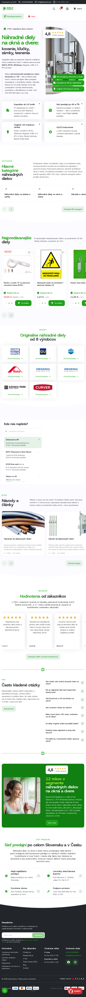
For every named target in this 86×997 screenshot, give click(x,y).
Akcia (33, 16)
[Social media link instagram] (75, 962)
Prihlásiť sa (27, 952)
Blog (24, 965)
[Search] (54, 9)
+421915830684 (27, 2)
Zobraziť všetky (74, 563)
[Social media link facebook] (68, 962)
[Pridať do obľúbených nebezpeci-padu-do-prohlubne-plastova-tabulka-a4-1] (62, 252)
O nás (25, 959)
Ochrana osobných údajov (8, 959)
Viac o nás (52, 823)
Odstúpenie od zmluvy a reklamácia (11, 967)
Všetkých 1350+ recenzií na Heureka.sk (43, 657)
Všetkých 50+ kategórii (73, 209)
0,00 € (79, 9)
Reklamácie (6, 963)
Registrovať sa (28, 955)
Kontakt (26, 968)
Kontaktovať (9, 709)
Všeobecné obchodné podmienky (10, 953)
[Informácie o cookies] (5, 990)
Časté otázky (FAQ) (30, 962)
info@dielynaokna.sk (44, 2)
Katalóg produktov (14, 16)
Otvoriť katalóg (14, 358)
